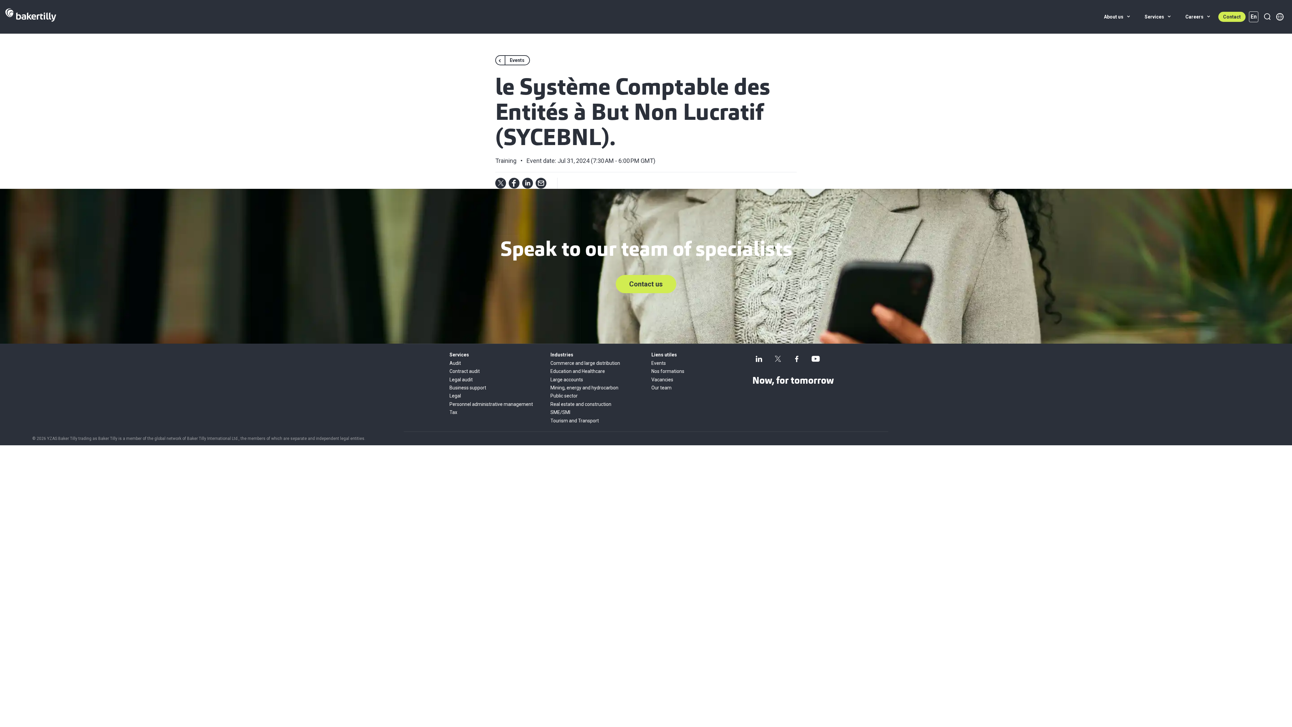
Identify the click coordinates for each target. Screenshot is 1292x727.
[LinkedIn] (759, 359)
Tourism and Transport (574, 420)
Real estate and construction (580, 404)
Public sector (564, 396)
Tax (453, 412)
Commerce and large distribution (585, 363)
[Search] (1267, 16)
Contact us (646, 284)
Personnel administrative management (491, 404)
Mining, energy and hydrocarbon (584, 387)
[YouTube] (815, 359)
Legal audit (461, 379)
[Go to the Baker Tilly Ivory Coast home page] (30, 17)
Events (658, 363)
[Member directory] (1280, 17)
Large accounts (566, 379)
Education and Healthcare (577, 371)
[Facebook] (796, 359)
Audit (455, 363)
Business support (468, 387)
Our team (661, 387)
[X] (778, 359)
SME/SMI (560, 412)
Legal (455, 396)
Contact (1232, 17)
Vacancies (662, 379)
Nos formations (667, 371)
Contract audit (465, 371)
